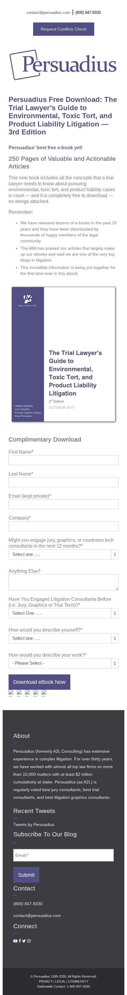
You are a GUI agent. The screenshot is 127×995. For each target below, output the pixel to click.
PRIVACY (46, 981)
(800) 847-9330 (88, 12)
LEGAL (60, 981)
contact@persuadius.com (48, 12)
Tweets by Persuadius (33, 824)
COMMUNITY (78, 981)
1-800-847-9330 (78, 986)
